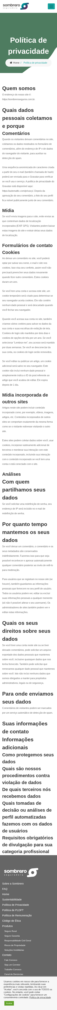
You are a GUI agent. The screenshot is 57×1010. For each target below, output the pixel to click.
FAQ (4, 888)
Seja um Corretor (12, 965)
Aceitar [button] (9, 1003)
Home (16, 62)
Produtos (7, 926)
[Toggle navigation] (51, 6)
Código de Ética (11, 920)
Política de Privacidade (15, 904)
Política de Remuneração (17, 915)
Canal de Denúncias (13, 974)
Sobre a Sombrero (13, 883)
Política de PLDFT (13, 910)
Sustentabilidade (12, 899)
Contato (6, 955)
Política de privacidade (40, 997)
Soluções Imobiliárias (14, 950)
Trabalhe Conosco (12, 969)
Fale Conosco (10, 960)
